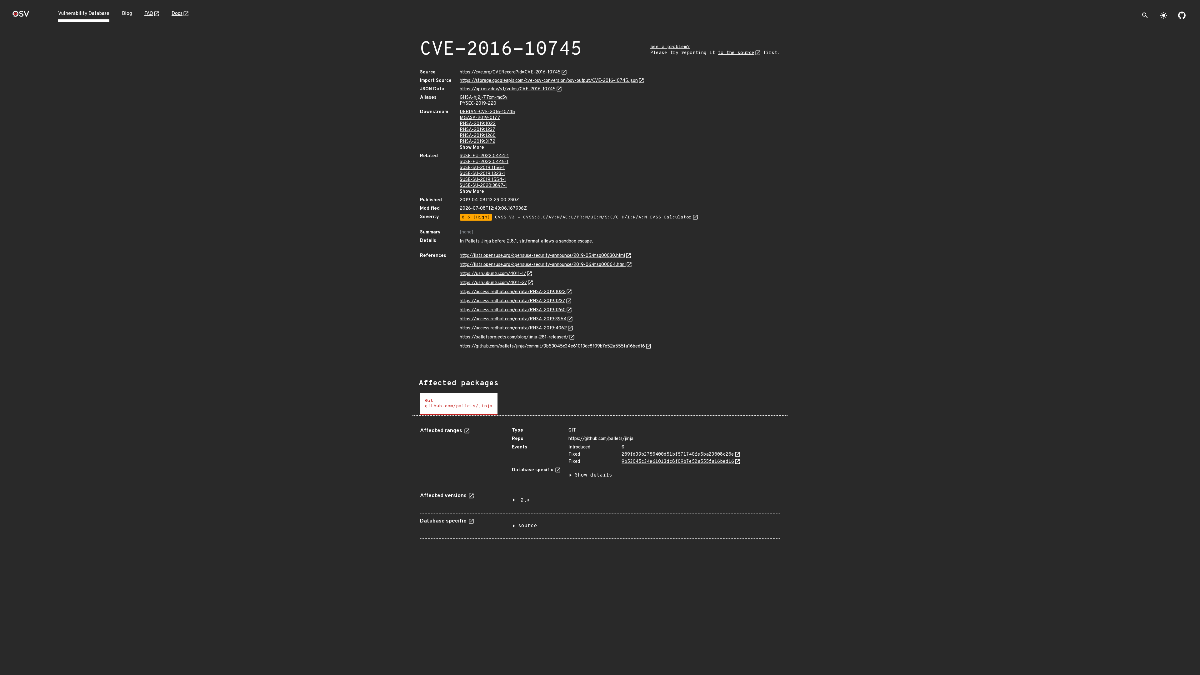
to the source (736, 53)
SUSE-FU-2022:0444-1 (484, 156)
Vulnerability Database (83, 14)
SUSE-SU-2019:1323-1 (482, 174)
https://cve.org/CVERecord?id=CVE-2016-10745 (510, 72)
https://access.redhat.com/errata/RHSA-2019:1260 (513, 310)
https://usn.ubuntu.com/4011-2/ (493, 283)
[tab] (459, 404)
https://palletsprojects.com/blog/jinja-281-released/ (514, 337)
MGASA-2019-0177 (480, 118)
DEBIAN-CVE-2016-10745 (487, 112)
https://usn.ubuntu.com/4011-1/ (493, 274)
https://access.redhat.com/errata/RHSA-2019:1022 (513, 292)
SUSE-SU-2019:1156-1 (482, 168)
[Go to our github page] (1182, 15)
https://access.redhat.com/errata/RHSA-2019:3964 (513, 319)
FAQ (148, 14)
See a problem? (670, 47)
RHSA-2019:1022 (478, 124)
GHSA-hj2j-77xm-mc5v (484, 98)
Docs (177, 14)
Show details (593, 475)
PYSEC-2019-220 (478, 104)
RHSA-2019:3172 (477, 142)
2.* (525, 501)
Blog (127, 14)
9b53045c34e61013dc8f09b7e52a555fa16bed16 (678, 462)
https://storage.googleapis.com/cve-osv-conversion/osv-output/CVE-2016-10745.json (549, 81)
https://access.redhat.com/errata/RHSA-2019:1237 (512, 301)
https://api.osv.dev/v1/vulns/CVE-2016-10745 (508, 89)
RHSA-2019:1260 (478, 136)
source (527, 526)
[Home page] (20, 15)
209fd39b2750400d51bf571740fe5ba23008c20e (678, 455)
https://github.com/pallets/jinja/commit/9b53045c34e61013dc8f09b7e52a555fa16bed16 (552, 346)
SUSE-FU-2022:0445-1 (484, 162)
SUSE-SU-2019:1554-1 (483, 180)
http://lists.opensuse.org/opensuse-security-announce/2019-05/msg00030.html (542, 256)
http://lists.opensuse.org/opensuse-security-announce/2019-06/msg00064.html (543, 265)
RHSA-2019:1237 (477, 130)
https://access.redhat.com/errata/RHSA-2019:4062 (513, 328)
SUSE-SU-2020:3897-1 (483, 186)
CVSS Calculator (671, 217)
